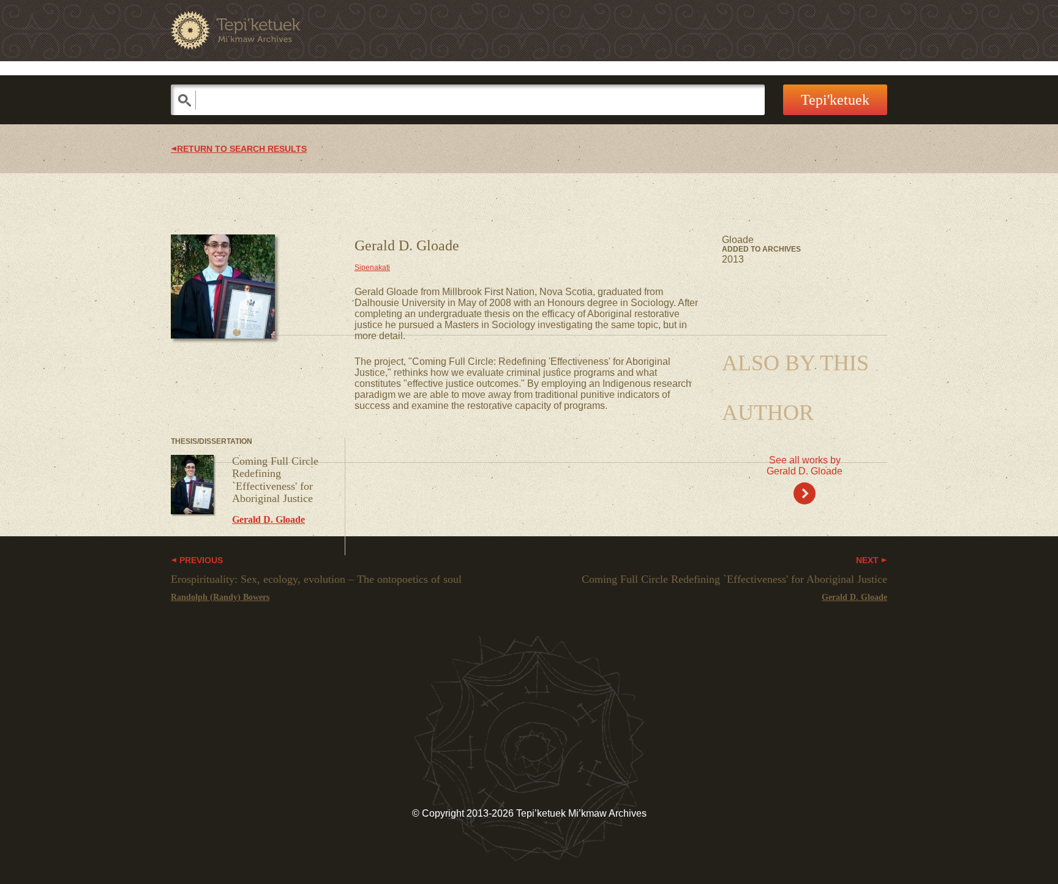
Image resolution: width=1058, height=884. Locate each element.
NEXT (868, 560)
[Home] (235, 30)
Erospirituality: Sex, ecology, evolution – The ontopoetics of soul (316, 579)
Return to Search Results (242, 149)
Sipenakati (372, 267)
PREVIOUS (200, 560)
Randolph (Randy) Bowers (220, 597)
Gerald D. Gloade (268, 519)
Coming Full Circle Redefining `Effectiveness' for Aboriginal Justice (275, 479)
